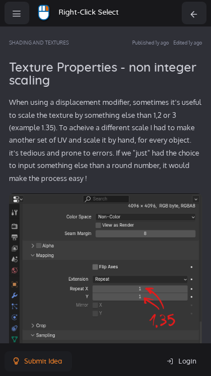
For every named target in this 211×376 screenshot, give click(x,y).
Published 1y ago (150, 42)
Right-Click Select (89, 12)
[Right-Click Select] (44, 13)
